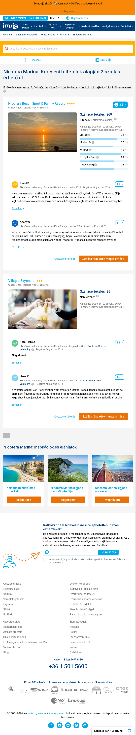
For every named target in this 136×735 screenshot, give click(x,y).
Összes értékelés (64, 258)
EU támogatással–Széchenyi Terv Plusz (26, 642)
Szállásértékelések (91, 26)
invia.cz (32, 713)
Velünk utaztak (11, 647)
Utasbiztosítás (11, 621)
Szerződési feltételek (82, 594)
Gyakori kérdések (80, 583)
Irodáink (74, 626)
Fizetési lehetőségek (82, 609)
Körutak (7, 594)
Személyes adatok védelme (86, 599)
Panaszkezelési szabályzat (86, 614)
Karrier (73, 647)
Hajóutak (8, 604)
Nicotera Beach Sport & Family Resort (37, 103)
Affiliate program (12, 631)
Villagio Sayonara (21, 281)
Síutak (6, 609)
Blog (6, 652)
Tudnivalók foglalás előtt (84, 588)
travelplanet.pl (59, 713)
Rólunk (73, 631)
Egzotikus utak (11, 588)
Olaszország (48, 34)
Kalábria (64, 34)
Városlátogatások (13, 599)
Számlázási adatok (81, 604)
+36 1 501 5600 (68, 666)
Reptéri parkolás (12, 626)
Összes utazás (12, 583)
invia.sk (42, 713)
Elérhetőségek (78, 621)
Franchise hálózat (80, 642)
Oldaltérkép (76, 652)
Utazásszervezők (80, 637)
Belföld (7, 614)
